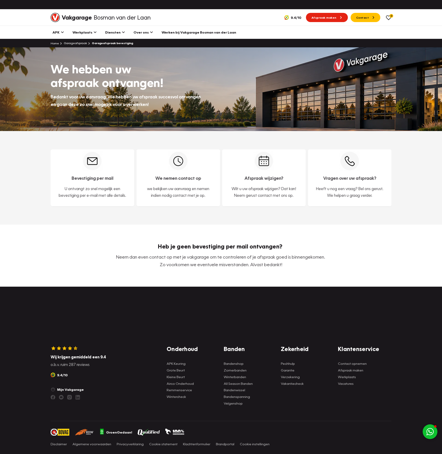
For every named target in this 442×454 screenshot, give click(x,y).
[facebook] (53, 397)
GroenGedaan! (119, 432)
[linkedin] (78, 397)
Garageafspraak (75, 43)
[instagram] (69, 397)
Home (55, 43)
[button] (430, 431)
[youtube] (61, 397)
